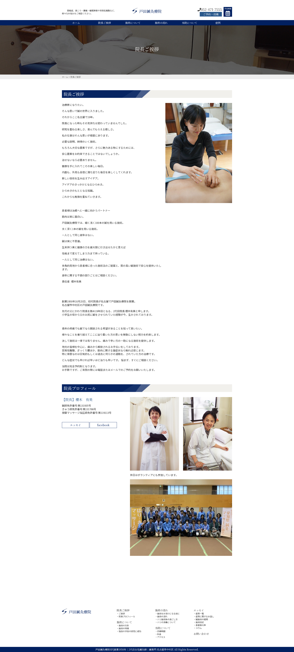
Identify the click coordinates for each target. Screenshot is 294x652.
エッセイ (75, 425)
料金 (159, 634)
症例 (217, 23)
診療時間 (161, 631)
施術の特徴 (124, 628)
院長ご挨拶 (104, 23)
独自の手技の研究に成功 (130, 631)
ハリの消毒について (166, 622)
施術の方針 (124, 625)
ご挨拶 (122, 613)
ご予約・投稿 (210, 14)
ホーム (76, 23)
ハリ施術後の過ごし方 (167, 619)
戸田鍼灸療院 (150, 11)
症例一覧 (200, 613)
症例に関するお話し (205, 616)
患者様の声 (201, 625)
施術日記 (200, 622)
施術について (133, 23)
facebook (103, 425)
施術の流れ (161, 23)
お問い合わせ (201, 633)
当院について (189, 23)
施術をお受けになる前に (168, 613)
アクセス (161, 636)
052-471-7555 (211, 9)
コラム (199, 627)
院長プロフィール (127, 616)
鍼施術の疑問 (202, 619)
